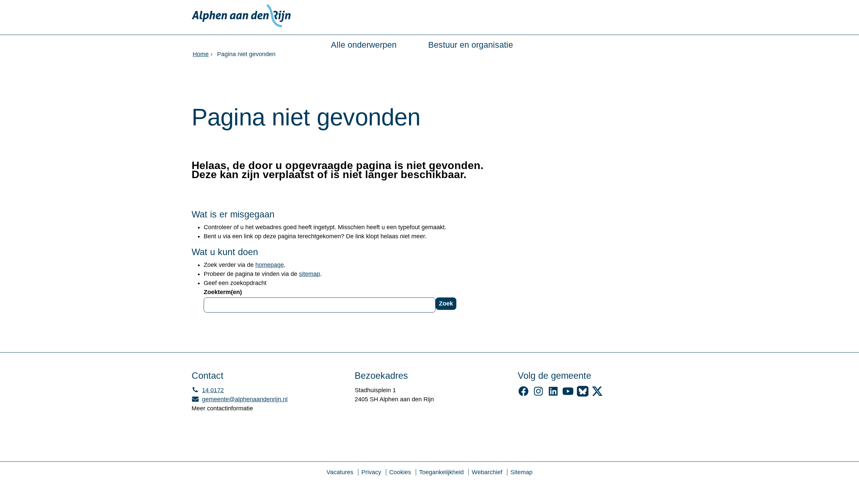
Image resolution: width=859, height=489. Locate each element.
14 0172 (208, 390)
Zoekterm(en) (223, 292)
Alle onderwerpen (364, 44)
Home (201, 54)
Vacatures (339, 472)
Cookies (400, 472)
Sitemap (521, 472)
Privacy (371, 472)
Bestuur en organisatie (470, 44)
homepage (269, 264)
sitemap (309, 274)
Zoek (446, 303)
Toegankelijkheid (441, 472)
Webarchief (487, 472)
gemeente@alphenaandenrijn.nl (240, 399)
